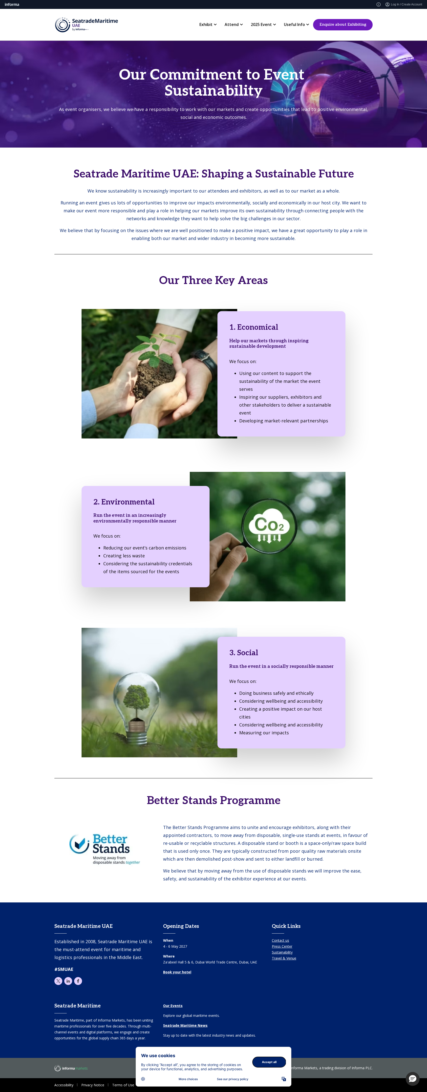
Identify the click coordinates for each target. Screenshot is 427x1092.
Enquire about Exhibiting (343, 24)
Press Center (282, 946)
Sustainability (282, 952)
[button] (413, 1079)
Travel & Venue (284, 958)
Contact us (280, 940)
